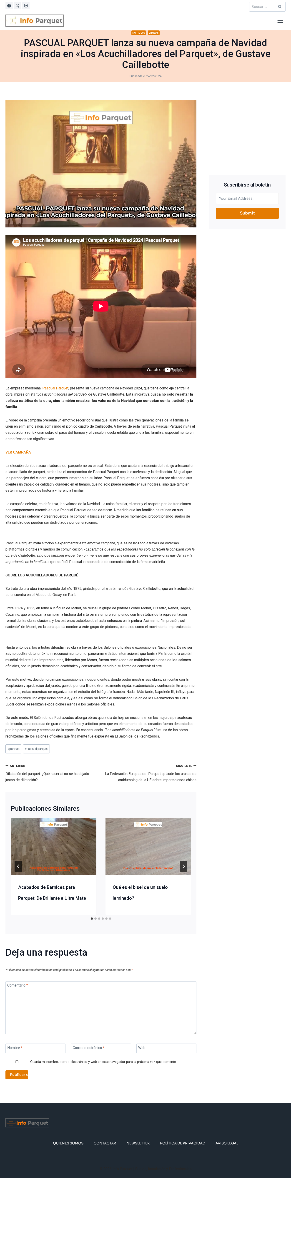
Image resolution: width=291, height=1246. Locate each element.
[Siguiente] (183, 866)
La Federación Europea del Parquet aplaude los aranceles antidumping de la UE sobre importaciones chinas (150, 773)
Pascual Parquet (55, 388)
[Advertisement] (247, 132)
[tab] (92, 918)
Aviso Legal (227, 1143)
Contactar (105, 1143)
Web (142, 1047)
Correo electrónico (89, 1047)
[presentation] (53, 846)
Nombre (15, 1047)
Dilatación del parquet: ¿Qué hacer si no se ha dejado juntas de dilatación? (47, 773)
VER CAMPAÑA (18, 452)
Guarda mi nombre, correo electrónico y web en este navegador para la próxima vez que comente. (103, 1062)
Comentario (17, 985)
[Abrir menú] (280, 20)
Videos (154, 32)
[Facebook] (9, 5)
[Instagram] (26, 5)
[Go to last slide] (18, 866)
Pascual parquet (36, 748)
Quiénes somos (68, 1143)
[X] (17, 5)
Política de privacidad (182, 1143)
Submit (247, 213)
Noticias (138, 32)
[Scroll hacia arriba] (280, 1229)
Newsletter (138, 1143)
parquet (14, 748)
